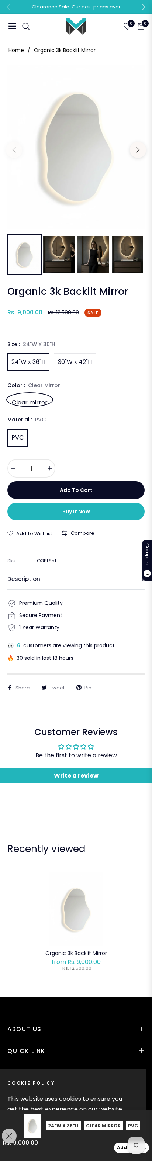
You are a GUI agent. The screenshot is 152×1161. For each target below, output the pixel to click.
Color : (33, 385)
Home (16, 50)
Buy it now (76, 511)
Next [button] (138, 150)
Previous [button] (14, 150)
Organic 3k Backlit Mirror (76, 953)
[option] (76, 147)
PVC (17, 437)
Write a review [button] (76, 775)
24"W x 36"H (28, 362)
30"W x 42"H (75, 362)
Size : (31, 344)
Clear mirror (30, 401)
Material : (26, 419)
